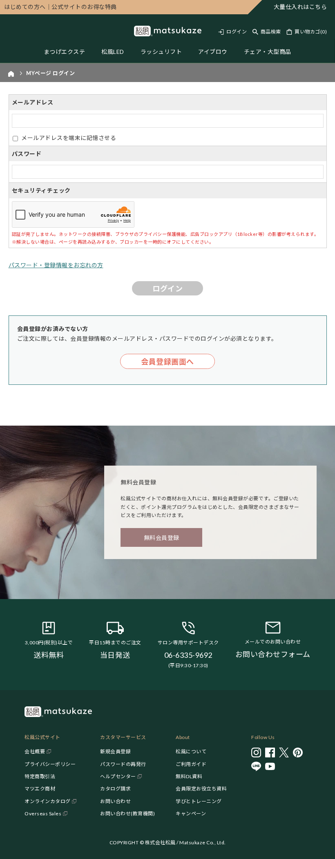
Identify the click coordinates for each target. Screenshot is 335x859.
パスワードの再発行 (123, 764)
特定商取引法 (40, 776)
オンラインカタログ (48, 801)
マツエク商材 (40, 789)
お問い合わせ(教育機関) (127, 813)
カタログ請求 (115, 789)
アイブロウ (213, 51)
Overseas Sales (43, 813)
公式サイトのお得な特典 (60, 6)
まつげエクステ (64, 51)
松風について (191, 751)
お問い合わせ (115, 801)
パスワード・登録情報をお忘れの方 (56, 265)
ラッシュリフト (161, 51)
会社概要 (35, 751)
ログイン (236, 32)
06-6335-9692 (188, 654)
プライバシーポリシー (50, 764)
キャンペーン (191, 813)
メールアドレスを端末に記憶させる (68, 137)
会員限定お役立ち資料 (201, 789)
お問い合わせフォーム (272, 654)
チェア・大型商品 (267, 51)
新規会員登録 (115, 751)
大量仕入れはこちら (300, 6)
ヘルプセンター (118, 776)
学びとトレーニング (199, 801)
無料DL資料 (189, 776)
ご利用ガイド (191, 764)
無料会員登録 (161, 537)
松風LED (112, 51)
